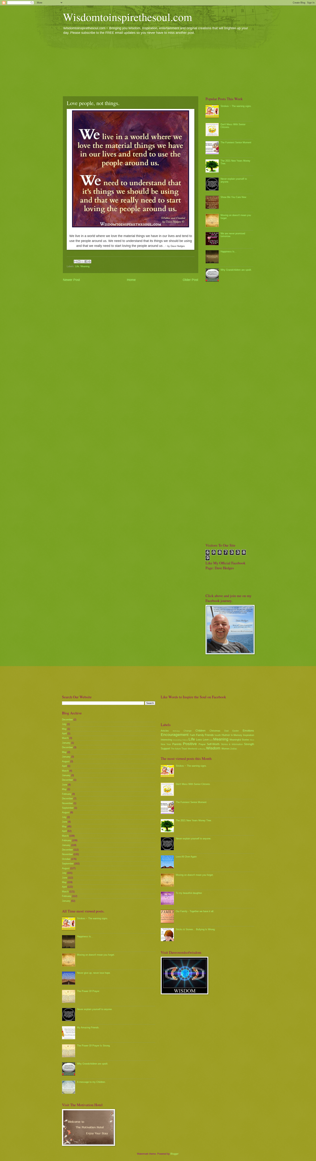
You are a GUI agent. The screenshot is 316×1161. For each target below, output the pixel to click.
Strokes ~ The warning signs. (236, 106)
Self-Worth (213, 744)
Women (225, 748)
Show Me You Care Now (233, 197)
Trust (184, 748)
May (64, 729)
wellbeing (202, 749)
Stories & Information (232, 744)
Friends (209, 734)
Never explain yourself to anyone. (94, 1009)
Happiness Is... (229, 251)
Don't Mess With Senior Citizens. (193, 784)
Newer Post (71, 280)
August (65, 761)
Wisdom (213, 748)
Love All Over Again (186, 856)
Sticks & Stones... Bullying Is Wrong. (195, 929)
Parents (177, 744)
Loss (199, 739)
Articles (165, 730)
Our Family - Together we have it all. (195, 911)
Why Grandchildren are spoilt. (236, 269)
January (66, 742)
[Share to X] (82, 261)
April (64, 733)
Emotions (248, 730)
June (64, 784)
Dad (226, 731)
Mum (252, 740)
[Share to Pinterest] (89, 261)
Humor (226, 734)
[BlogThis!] (79, 261)
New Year (166, 744)
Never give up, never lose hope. (94, 972)
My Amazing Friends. (88, 1027)
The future (176, 749)
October (66, 859)
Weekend (192, 749)
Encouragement (175, 734)
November (67, 803)
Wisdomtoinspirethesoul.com (127, 17)
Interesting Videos (180, 740)
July (64, 724)
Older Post (190, 280)
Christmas (215, 730)
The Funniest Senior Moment (236, 142)
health (218, 735)
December (67, 719)
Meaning (84, 266)
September (68, 807)
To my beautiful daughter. (189, 893)
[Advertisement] (158, 65)
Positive (190, 744)
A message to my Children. (91, 1082)
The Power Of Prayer (88, 991)
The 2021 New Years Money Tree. (194, 820)
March (65, 738)
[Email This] (75, 261)
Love (206, 739)
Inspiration (248, 735)
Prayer (202, 744)
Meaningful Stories (239, 739)
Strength (249, 744)
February (66, 794)
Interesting (166, 739)
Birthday (176, 731)
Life (77, 266)
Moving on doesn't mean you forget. (96, 954)
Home (131, 280)
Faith (192, 735)
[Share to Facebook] (86, 261)
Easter (235, 731)
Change (188, 731)
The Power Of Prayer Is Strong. (93, 1045)
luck (211, 740)
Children (200, 730)
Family (200, 734)
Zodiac (233, 749)
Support (165, 748)
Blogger (174, 1153)
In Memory (236, 735)
